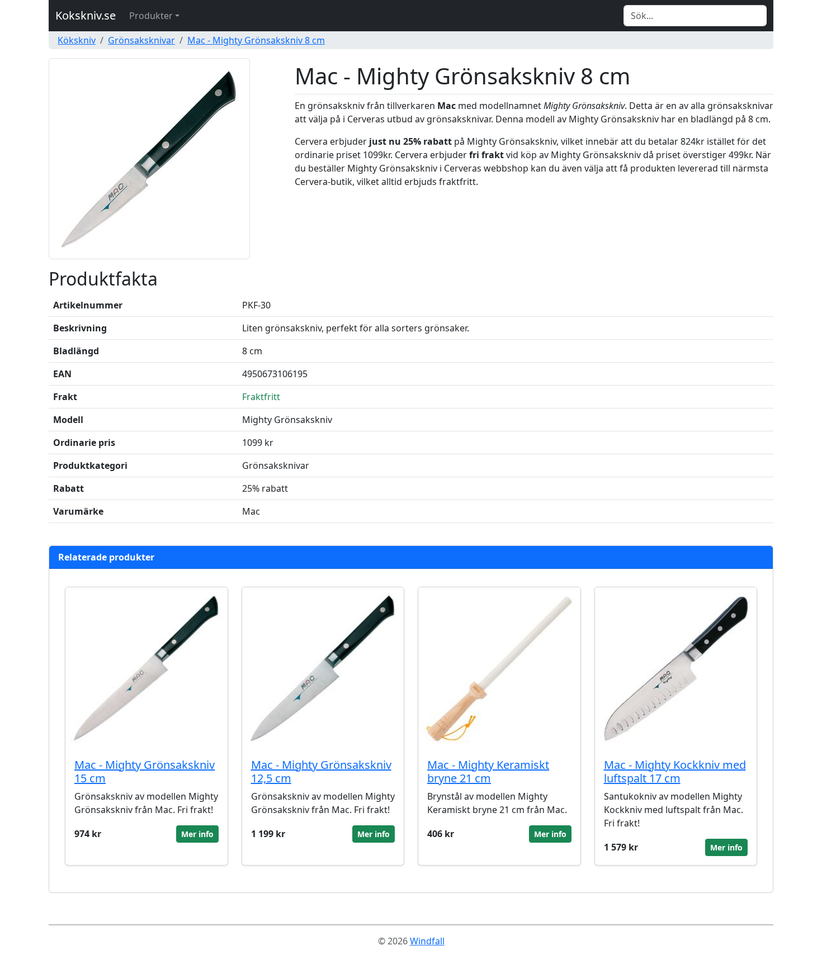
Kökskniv (77, 40)
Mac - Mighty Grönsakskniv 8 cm (256, 40)
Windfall (427, 941)
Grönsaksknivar (141, 40)
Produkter (151, 15)
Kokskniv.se (85, 15)
